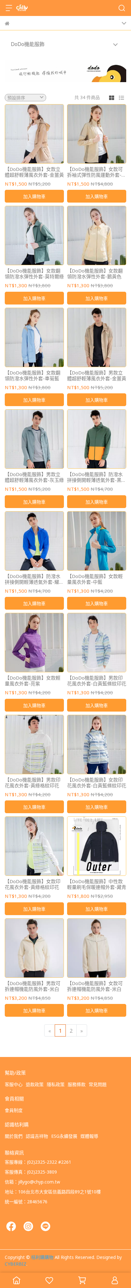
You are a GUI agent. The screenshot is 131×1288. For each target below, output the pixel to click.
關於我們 (14, 1136)
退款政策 (35, 1084)
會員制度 (14, 1110)
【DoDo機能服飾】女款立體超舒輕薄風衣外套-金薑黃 (34, 172)
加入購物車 (34, 196)
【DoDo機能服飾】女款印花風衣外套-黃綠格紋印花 (32, 884)
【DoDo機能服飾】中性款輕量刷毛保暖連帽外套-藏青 (96, 884)
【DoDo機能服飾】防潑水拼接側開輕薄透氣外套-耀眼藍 (34, 579)
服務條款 (77, 1084)
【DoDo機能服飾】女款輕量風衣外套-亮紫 (32, 680)
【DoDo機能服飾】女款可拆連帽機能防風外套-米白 (95, 986)
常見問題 (98, 1084)
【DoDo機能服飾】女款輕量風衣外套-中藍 (95, 579)
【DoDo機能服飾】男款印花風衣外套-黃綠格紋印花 (32, 782)
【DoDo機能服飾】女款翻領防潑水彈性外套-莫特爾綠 (34, 273)
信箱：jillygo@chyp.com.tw (32, 1181)
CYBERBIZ (15, 1264)
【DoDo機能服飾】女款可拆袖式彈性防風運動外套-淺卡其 (96, 172)
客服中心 (14, 1084)
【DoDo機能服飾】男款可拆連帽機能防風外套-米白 (32, 986)
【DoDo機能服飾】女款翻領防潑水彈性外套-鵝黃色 (95, 273)
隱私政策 (56, 1084)
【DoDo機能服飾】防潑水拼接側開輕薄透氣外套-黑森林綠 (96, 477)
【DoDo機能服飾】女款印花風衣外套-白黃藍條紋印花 (96, 782)
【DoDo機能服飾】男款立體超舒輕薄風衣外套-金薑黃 (96, 375)
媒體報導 (89, 1136)
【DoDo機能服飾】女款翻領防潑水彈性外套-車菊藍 (32, 375)
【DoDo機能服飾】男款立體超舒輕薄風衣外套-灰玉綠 (34, 477)
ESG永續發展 (64, 1136)
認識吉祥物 (37, 1136)
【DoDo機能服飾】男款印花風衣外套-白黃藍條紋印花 (96, 680)
